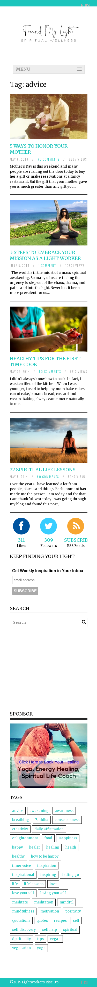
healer (34, 847)
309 (48, 540)
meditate (20, 902)
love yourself (23, 893)
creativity (20, 829)
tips (40, 939)
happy (17, 847)
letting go (70, 875)
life (15, 884)
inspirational (23, 875)
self (76, 920)
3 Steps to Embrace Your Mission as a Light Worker (45, 255)
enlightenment (25, 838)
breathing (20, 820)
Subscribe (77, 540)
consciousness (67, 820)
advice (17, 811)
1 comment (47, 266)
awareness (64, 811)
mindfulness (23, 911)
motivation (49, 911)
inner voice (21, 865)
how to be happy (45, 856)
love (53, 884)
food (48, 838)
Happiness (67, 838)
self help (49, 929)
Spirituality (21, 939)
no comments (48, 159)
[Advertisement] (53, 668)
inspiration (46, 865)
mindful (66, 902)
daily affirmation (49, 829)
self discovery (24, 929)
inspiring (48, 875)
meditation (43, 902)
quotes (42, 920)
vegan (55, 939)
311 (21, 540)
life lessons (33, 884)
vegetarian (21, 948)
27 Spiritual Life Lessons (43, 470)
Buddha (41, 820)
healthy (18, 856)
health (70, 847)
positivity (73, 911)
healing (52, 847)
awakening (39, 811)
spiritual (70, 929)
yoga (41, 948)
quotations (21, 920)
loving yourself (53, 893)
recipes (60, 920)
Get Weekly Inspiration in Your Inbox (47, 571)
